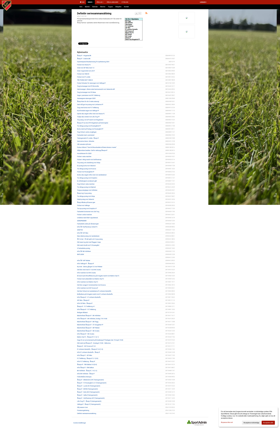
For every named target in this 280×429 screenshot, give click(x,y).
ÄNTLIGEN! (80, 254)
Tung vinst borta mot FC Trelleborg (88, 107)
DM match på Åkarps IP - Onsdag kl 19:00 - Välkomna (94, 343)
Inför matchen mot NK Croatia (86, 273)
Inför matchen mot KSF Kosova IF (87, 288)
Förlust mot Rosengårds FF (85, 172)
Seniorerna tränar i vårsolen (85, 141)
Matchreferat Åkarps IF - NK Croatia (88, 331)
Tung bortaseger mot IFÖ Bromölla (88, 86)
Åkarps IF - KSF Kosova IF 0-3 (86, 346)
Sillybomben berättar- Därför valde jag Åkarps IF (92, 150)
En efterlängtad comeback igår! (87, 181)
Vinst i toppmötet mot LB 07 (86, 71)
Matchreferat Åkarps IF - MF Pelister (88, 328)
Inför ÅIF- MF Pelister (83, 260)
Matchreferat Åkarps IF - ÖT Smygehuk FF (90, 325)
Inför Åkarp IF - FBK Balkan (85, 367)
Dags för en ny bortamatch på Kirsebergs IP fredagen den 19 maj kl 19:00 (100, 340)
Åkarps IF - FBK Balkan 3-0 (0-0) (87, 364)
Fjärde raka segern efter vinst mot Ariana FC (91, 113)
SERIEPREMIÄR (82, 221)
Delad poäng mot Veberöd (85, 199)
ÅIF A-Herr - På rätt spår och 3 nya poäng (90, 239)
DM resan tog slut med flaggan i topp (89, 242)
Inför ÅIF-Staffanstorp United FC (87, 227)
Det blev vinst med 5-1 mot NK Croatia (89, 269)
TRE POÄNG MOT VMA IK (85, 80)
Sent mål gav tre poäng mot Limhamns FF (90, 104)
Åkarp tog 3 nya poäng (84, 193)
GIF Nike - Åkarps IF (83, 300)
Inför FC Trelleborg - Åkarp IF (86, 361)
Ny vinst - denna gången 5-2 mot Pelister (89, 266)
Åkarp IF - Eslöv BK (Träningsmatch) (88, 392)
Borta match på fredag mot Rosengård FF (90, 129)
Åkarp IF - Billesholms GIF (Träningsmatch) (90, 380)
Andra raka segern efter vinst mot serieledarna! (92, 175)
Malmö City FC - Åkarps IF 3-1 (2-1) (88, 337)
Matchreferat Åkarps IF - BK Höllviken (89, 315)
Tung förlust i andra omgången (86, 132)
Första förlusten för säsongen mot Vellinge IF (91, 83)
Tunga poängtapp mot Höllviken (87, 190)
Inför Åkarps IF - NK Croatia (85, 334)
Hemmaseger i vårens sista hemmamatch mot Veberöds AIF (96, 89)
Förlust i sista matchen (84, 156)
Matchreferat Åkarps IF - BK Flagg (87, 321)
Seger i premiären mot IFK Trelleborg (88, 95)
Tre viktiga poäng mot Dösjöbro (87, 178)
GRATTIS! (80, 230)
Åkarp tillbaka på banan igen (86, 202)
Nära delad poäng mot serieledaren (88, 236)
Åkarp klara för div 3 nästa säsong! (88, 101)
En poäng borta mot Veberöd (86, 165)
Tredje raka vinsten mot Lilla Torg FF (88, 117)
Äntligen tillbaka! (82, 312)
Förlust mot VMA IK (83, 74)
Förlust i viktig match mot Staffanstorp (89, 159)
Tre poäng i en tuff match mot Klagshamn (90, 120)
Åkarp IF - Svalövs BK (83, 58)
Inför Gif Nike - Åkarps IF (85, 303)
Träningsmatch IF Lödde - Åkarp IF (88, 138)
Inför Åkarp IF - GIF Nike (84, 355)
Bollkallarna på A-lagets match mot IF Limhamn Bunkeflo (95, 294)
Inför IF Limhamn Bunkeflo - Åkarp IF (88, 352)
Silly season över (82, 407)
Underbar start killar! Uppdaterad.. (87, 217)
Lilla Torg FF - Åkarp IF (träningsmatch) (89, 401)
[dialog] (248, 417)
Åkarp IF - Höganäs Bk (84, 55)
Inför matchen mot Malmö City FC (87, 282)
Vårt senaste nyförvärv (84, 144)
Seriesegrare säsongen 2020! (86, 98)
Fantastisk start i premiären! (85, 135)
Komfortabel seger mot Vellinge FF (88, 110)
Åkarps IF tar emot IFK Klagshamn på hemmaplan (92, 123)
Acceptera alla (268, 423)
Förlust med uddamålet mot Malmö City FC (90, 279)
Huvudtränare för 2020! (84, 153)
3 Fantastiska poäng (83, 248)
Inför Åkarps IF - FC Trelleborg (86, 309)
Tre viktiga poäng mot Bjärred (86, 187)
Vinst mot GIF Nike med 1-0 (85, 68)
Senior (90, 2)
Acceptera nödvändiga (251, 423)
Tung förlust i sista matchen (85, 184)
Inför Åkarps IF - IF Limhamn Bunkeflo (89, 297)
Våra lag (99, 2)
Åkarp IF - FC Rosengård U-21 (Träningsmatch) (91, 383)
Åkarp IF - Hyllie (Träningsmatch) (87, 395)
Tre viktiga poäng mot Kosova (86, 169)
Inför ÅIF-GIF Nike (82, 233)
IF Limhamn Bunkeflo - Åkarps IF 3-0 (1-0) (90, 349)
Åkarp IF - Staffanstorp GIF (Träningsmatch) (91, 398)
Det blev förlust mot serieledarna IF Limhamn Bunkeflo (94, 291)
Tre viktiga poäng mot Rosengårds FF (89, 126)
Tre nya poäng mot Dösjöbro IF (87, 208)
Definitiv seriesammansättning (94, 13)
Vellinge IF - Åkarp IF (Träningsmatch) (89, 404)
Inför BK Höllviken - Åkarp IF (86, 373)
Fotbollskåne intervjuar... (84, 377)
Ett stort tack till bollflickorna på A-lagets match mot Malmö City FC (98, 276)
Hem (82, 2)
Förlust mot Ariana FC (84, 65)
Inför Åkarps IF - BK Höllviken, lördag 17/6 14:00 (92, 318)
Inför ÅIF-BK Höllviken (84, 251)
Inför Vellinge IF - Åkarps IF (85, 263)
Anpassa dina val (227, 422)
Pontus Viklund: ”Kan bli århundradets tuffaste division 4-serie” (96, 147)
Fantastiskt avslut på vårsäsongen (88, 224)
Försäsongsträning (83, 410)
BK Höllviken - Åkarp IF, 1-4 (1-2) (87, 370)
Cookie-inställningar (79, 423)
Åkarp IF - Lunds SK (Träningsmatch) (88, 386)
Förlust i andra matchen (84, 214)
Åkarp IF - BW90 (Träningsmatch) (87, 389)
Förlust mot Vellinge (83, 205)
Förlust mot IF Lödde (83, 77)
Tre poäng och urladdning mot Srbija (88, 162)
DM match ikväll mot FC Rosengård (88, 245)
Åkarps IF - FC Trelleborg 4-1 (86, 306)
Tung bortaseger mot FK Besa (86, 92)
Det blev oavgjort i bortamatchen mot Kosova (91, 285)
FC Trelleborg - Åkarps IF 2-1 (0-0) (87, 358)
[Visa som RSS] (146, 13)
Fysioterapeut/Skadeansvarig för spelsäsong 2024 (93, 61)
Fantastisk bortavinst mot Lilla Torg (88, 211)
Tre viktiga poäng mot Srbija (86, 196)
